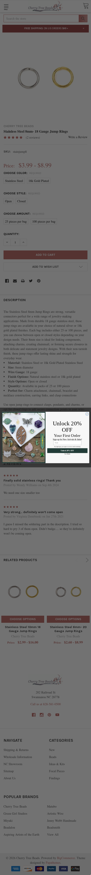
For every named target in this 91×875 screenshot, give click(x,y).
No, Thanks (67, 454)
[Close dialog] (87, 414)
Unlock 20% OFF (67, 451)
